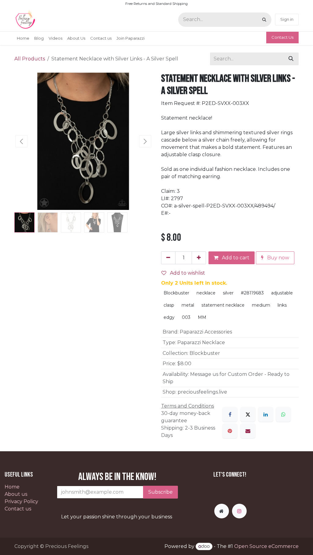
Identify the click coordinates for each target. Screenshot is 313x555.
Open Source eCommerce (266, 546)
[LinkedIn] (265, 414)
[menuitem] (23, 38)
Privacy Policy (21, 501)
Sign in (286, 19)
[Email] (248, 430)
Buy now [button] (277, 258)
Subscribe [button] (160, 492)
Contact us (18, 509)
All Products (29, 59)
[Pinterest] (230, 430)
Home (12, 487)
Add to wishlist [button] (187, 273)
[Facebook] (230, 414)
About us (16, 494)
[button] (21, 141)
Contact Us (282, 37)
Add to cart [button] (235, 258)
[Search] (264, 20)
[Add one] (199, 257)
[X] (248, 414)
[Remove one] (168, 257)
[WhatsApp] (283, 414)
